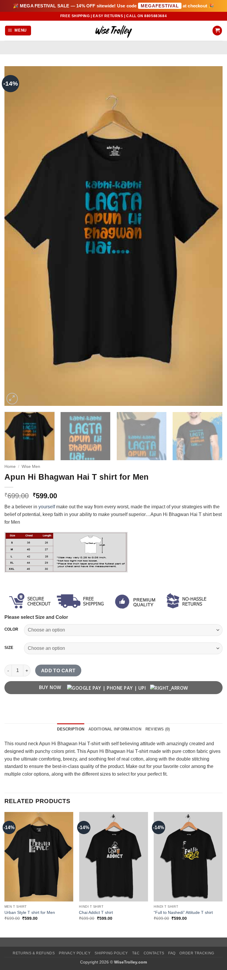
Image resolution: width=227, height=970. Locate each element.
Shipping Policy (111, 953)
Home (10, 466)
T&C (136, 953)
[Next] (210, 236)
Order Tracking (196, 953)
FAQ (172, 953)
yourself (46, 506)
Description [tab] (70, 729)
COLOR (11, 629)
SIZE (8, 648)
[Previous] (16, 236)
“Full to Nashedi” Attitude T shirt (183, 912)
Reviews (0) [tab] (157, 729)
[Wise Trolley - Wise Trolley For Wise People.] (113, 30)
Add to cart (58, 670)
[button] (18, 30)
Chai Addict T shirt (96, 912)
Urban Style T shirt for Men (29, 912)
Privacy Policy (75, 953)
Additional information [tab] (114, 729)
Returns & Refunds (34, 953)
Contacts (154, 953)
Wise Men (31, 466)
